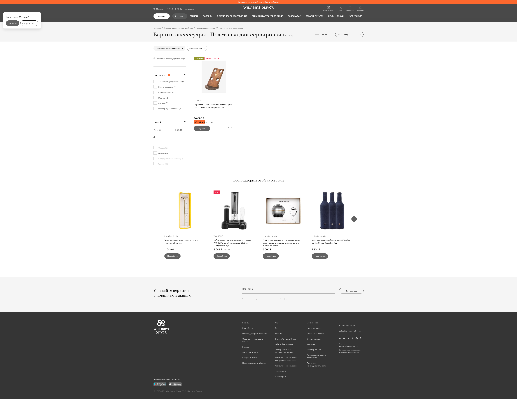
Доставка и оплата (315, 333)
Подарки (207, 16)
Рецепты (278, 333)
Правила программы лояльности (316, 356)
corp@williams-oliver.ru (348, 346)
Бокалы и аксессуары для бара (178, 27)
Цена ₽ (157, 122)
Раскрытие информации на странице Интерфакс (286, 359)
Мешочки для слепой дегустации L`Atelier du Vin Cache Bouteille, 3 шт (331, 241)
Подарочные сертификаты (254, 362)
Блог (277, 327)
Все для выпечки (249, 357)
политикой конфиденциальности (285, 298)
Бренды (194, 16)
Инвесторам (280, 370)
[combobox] (349, 34)
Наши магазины (314, 327)
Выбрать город (29, 23)
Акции (277, 322)
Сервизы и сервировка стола (267, 16)
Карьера (311, 344)
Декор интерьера (314, 16)
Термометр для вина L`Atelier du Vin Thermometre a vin (181, 241)
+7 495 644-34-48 (174, 8)
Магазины (189, 8)
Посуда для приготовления (232, 16)
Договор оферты (314, 349)
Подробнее (172, 255)
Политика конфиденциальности (316, 364)
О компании (312, 322)
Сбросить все (195, 48)
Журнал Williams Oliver (285, 338)
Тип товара (161, 75)
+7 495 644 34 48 (347, 325)
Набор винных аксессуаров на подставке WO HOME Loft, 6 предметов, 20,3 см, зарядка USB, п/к (232, 243)
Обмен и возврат (314, 338)
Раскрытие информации (285, 365)
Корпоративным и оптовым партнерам (284, 351)
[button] (354, 219)
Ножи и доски (336, 16)
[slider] (154, 137)
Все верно (12, 23)
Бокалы (245, 346)
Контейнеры (248, 327)
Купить (202, 128)
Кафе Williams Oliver (284, 344)
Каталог (161, 16)
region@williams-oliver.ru (349, 352)
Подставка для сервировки (168, 48)
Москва (159, 8)
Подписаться (351, 290)
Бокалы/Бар (294, 16)
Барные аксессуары (206, 27)
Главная (157, 27)
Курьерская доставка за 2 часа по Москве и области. (258, 2)
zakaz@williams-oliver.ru (350, 330)
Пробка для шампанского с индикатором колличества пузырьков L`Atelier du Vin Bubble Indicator (281, 243)
